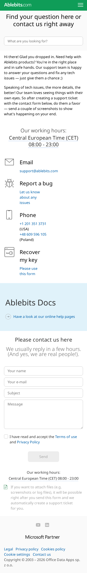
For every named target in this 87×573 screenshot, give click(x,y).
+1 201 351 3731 (33, 223)
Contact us (42, 554)
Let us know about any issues (30, 197)
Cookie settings (17, 554)
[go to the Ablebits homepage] (18, 5)
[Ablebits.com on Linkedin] (47, 524)
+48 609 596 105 (33, 234)
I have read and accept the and (43, 439)
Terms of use (66, 436)
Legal (8, 549)
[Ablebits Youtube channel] (38, 524)
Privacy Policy (28, 442)
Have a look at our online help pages (44, 316)
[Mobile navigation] (80, 5)
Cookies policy (53, 549)
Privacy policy (27, 549)
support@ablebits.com (39, 170)
